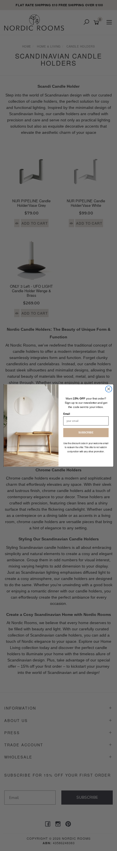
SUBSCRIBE (85, 432)
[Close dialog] (108, 389)
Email (66, 413)
